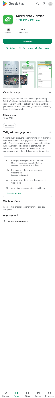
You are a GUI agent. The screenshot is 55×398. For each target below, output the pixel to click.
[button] (12, 32)
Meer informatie (17, 163)
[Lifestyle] (9, 125)
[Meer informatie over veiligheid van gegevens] (14, 193)
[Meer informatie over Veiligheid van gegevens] (50, 132)
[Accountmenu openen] (50, 4)
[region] (27, 31)
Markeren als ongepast (16, 221)
